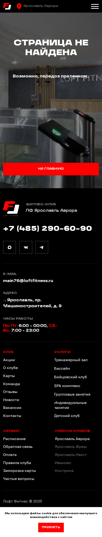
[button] (25, 447)
